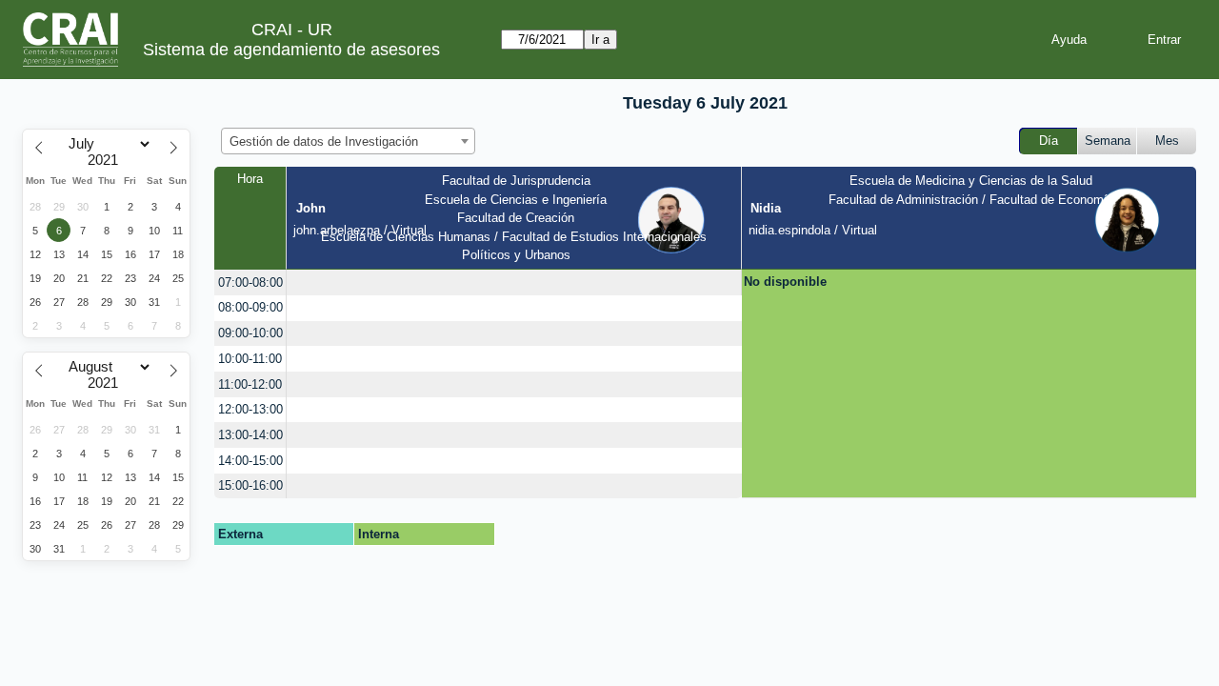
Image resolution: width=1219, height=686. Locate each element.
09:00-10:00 (250, 333)
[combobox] (348, 141)
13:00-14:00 (250, 435)
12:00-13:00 (250, 409)
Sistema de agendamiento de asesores (291, 49)
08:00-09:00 (250, 307)
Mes (1167, 140)
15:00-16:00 (250, 485)
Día (1048, 140)
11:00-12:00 (250, 384)
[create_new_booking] (514, 282)
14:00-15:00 (250, 461)
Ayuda (1069, 39)
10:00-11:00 (250, 359)
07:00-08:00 (250, 282)
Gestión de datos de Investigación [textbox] (324, 141)
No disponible (785, 281)
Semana (1107, 140)
